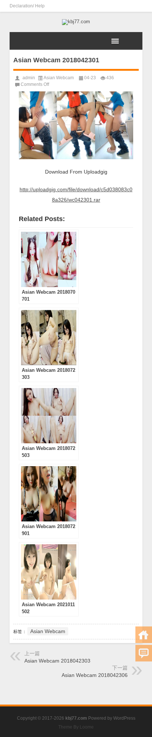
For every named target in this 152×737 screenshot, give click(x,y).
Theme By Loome (76, 727)
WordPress (124, 718)
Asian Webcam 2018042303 (57, 661)
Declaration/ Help (27, 5)
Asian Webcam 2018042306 (95, 675)
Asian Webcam (59, 77)
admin (29, 77)
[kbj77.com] (76, 22)
